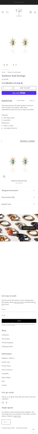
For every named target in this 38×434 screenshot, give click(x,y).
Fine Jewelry (6, 339)
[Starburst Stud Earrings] (19, 161)
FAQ (3, 381)
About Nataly (6, 377)
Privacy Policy (31, 324)
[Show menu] (2, 12)
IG (11, 397)
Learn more (17, 416)
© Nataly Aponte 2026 (8, 428)
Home (3, 72)
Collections (5, 335)
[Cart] (35, 12)
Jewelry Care (6, 204)
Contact (4, 385)
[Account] (30, 12)
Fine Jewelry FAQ (8, 197)
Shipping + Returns (8, 358)
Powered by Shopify (21, 428)
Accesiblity (5, 374)
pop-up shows (19, 302)
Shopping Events (7, 347)
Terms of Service (8, 325)
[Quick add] (4, 176)
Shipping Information (10, 190)
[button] (7, 12)
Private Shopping (7, 343)
